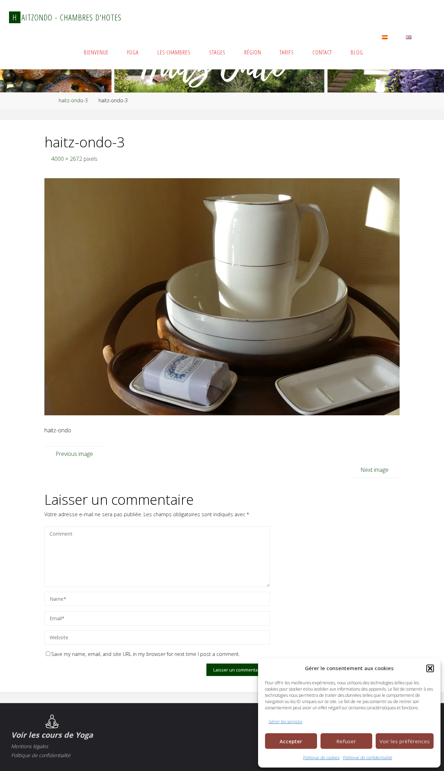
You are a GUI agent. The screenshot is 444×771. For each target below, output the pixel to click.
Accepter (291, 741)
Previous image (74, 454)
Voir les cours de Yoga (52, 735)
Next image (374, 470)
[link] (428, 52)
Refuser (346, 741)
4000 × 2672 (67, 159)
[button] (430, 668)
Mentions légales (29, 746)
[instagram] (410, 18)
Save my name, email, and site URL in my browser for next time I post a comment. (145, 654)
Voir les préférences (404, 741)
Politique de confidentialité (367, 758)
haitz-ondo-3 (73, 100)
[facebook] (427, 18)
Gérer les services (285, 722)
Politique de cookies (321, 758)
